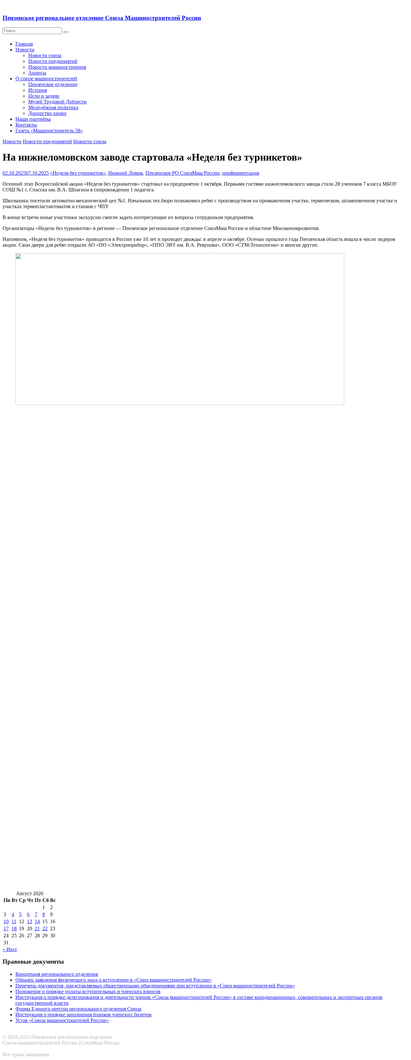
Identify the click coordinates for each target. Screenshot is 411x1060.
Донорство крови (47, 113)
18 (14, 928)
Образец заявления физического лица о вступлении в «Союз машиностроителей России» (113, 980)
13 (29, 921)
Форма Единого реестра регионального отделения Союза (78, 1008)
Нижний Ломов (125, 173)
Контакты (26, 125)
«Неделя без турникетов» (78, 173)
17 (6, 928)
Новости (24, 49)
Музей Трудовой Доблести (57, 101)
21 (37, 928)
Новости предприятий (52, 61)
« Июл (10, 949)
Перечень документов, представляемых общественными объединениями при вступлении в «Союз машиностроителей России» (155, 985)
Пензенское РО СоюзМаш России (182, 173)
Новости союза (44, 55)
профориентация (240, 173)
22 (45, 928)
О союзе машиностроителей (46, 78)
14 (37, 921)
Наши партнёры (33, 119)
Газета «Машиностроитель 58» (49, 130)
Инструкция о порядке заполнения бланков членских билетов (83, 1014)
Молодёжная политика (53, 107)
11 (14, 921)
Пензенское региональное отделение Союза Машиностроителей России (102, 17)
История (37, 90)
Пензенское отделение (52, 84)
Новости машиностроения (57, 67)
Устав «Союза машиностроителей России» (62, 1020)
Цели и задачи (43, 96)
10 (6, 921)
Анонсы (37, 72)
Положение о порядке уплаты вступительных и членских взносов (88, 991)
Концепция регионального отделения (56, 974)
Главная (24, 44)
